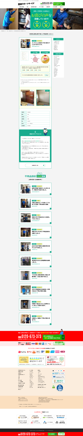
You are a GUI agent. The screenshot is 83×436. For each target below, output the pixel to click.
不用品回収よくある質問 (21, 383)
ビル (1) (55, 67)
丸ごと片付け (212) (56, 43)
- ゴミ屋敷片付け (31, 383)
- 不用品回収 (31, 371)
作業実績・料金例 (20, 371)
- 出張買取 (30, 381)
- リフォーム (31, 378)
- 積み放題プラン (31, 376)
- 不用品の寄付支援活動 (41, 381)
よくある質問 (55, 6)
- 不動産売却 (31, 375)
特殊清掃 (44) (55, 46)
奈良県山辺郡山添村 (27, 140)
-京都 (19, 377)
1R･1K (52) (55, 57)
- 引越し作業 (31, 377)
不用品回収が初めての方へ (21, 370)
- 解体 (30, 380)
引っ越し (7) (55, 44)
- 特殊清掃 (30, 386)
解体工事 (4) (55, 48)
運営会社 (39, 370)
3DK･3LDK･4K (39, 40)
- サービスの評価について (41, 382)
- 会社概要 (39, 371)
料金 (27, 6)
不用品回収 (34, 40)
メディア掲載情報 (20, 381)
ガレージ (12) (55, 66)
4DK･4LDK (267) (56, 60)
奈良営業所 (28, 125)
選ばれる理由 (22, 6)
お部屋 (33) (55, 64)
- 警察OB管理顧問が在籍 (41, 376)
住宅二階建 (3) (56, 70)
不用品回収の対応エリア (21, 374)
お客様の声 (48, 6)
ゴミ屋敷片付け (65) (56, 41)
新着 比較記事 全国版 (21, 385)
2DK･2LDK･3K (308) (56, 58)
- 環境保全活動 (40, 378)
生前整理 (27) (55, 47)
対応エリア (61, 6)
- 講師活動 (39, 375)
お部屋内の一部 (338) (57, 65)
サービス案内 (41, 6)
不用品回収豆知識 (20, 386)
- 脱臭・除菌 (31, 387)
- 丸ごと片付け (31, 372)
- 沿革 (38, 372)
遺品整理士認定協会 (22, 364)
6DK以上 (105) (56, 63)
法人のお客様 (20, 380)
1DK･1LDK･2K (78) (56, 56)
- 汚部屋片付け (31, 382)
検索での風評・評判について (42, 387)
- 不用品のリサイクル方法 (41, 377)
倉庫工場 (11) (55, 72)
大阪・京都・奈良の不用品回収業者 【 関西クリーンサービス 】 (41, 430)
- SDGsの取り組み (40, 380)
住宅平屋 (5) (55, 71)
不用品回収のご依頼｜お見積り (42, 384)
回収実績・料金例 (33, 6)
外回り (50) (55, 73)
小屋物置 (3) (55, 74)
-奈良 (19, 378)
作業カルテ (19, 389)
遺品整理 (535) (56, 49)
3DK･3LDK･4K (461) (56, 59)
